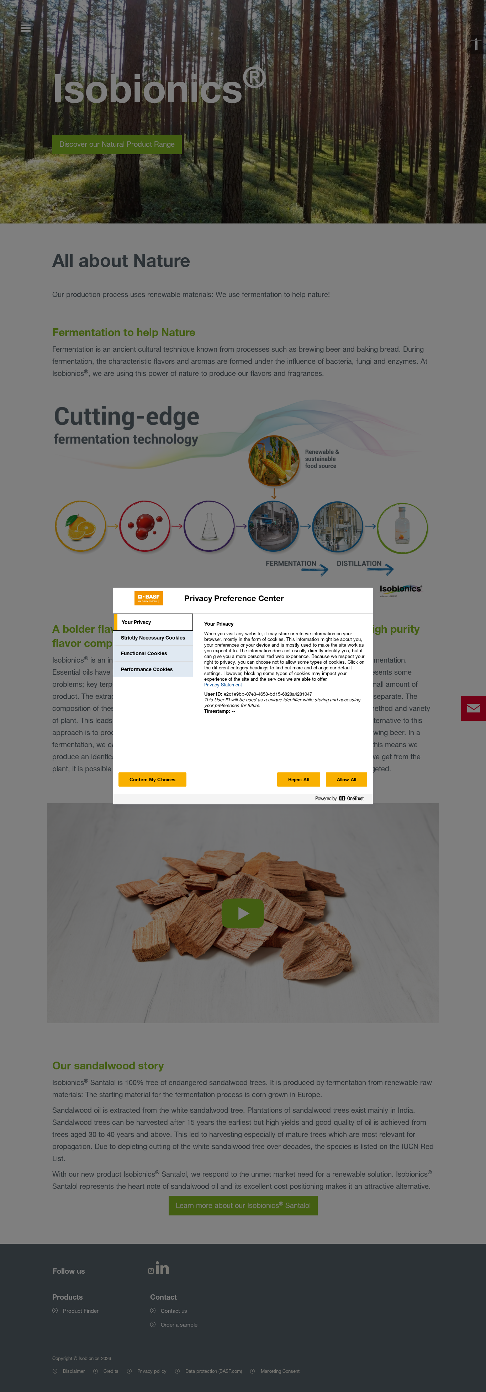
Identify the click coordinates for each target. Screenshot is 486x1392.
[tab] (153, 622)
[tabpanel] (285, 671)
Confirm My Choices (152, 779)
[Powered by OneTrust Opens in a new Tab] (342, 799)
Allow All (346, 779)
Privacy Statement (223, 684)
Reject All (298, 779)
